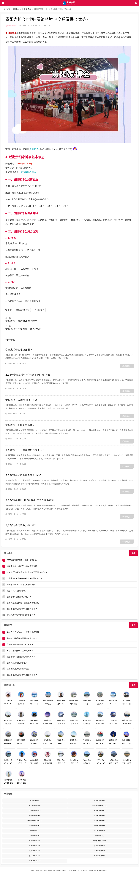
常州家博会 (34, 816)
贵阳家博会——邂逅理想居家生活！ (25, 450)
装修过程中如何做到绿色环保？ (20, 597)
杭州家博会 (34, 826)
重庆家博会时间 (34, 821)
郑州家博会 (99, 826)
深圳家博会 (99, 856)
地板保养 (34, 831)
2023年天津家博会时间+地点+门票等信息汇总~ (27, 572)
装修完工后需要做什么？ (17, 591)
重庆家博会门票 (99, 841)
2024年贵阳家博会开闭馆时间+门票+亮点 (27, 374)
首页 (8, 9)
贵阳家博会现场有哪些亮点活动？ (23, 328)
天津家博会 (99, 810)
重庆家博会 (34, 846)
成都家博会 (34, 805)
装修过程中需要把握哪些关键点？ (21, 615)
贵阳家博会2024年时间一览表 (21, 399)
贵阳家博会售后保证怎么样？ (21, 321)
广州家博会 (34, 836)
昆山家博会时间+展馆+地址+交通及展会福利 (25, 578)
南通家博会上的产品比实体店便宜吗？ (23, 566)
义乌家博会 (99, 851)
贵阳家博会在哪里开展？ (18, 349)
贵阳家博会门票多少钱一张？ (21, 525)
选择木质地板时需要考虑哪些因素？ (22, 609)
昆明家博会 (34, 810)
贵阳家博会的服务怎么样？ (20, 425)
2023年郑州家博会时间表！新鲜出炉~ (23, 560)
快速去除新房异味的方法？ (18, 669)
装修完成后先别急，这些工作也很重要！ (24, 603)
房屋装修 (99, 836)
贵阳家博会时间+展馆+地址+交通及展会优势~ (30, 500)
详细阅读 (126, 366)
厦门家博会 (34, 856)
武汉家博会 (34, 851)
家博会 (16, 9)
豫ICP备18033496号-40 (99, 871)
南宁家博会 (34, 841)
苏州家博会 (34, 861)
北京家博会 (99, 821)
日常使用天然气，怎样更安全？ (20, 650)
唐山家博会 (99, 831)
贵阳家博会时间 (22, 310)
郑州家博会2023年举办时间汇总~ (21, 584)
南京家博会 (99, 816)
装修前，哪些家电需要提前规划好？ (22, 638)
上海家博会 (99, 800)
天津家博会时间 (99, 805)
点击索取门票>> (28, 172)
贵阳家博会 (26, 9)
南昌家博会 (99, 846)
